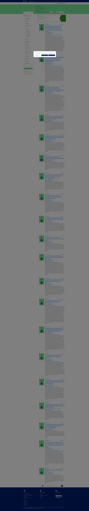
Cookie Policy (50, 53)
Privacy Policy (48, 53)
